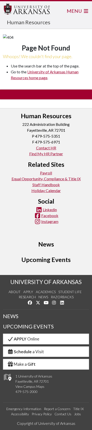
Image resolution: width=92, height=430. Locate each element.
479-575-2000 (26, 392)
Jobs (77, 414)
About (15, 292)
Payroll (46, 172)
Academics (46, 292)
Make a (25, 364)
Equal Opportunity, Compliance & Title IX (46, 178)
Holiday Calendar (46, 190)
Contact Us (62, 414)
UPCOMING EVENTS (28, 326)
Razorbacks (62, 297)
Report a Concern (57, 409)
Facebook (49, 215)
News (43, 297)
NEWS (10, 316)
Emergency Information (23, 409)
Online (26, 338)
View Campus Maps (29, 386)
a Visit (29, 351)
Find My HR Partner (46, 153)
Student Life (70, 292)
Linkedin (50, 209)
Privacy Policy (42, 414)
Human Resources (28, 22)
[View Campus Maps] (7, 382)
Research (27, 297)
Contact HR (46, 147)
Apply (28, 292)
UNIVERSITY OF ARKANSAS (46, 281)
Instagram (49, 221)
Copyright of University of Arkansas (46, 423)
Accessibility (20, 414)
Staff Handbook (46, 184)
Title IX (78, 409)
